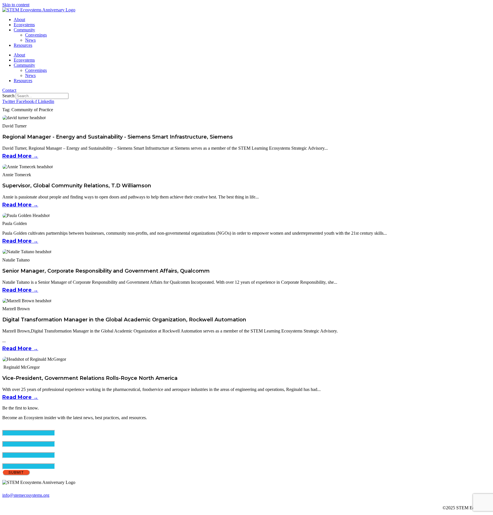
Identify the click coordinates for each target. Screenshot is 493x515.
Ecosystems (24, 24)
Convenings (36, 35)
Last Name (21, 449)
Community (24, 29)
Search (8, 95)
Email (17, 427)
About (19, 19)
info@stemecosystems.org (25, 495)
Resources (23, 45)
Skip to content (15, 4)
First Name (22, 438)
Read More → (20, 156)
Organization (14, 460)
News (30, 40)
